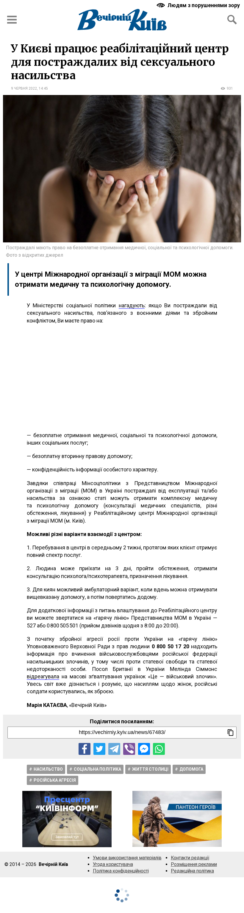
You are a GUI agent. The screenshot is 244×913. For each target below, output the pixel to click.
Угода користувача (113, 864)
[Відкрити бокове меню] (12, 20)
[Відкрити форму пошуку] (232, 20)
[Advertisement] (122, 378)
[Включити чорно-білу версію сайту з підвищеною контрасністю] (199, 5)
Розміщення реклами (194, 864)
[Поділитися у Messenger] (144, 749)
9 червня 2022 (24, 88)
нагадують (132, 305)
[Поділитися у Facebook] (84, 749)
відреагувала (43, 676)
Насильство (48, 769)
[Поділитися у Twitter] (99, 749)
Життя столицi (150, 769)
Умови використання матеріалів (127, 858)
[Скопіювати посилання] (230, 732)
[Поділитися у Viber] (129, 749)
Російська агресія (55, 780)
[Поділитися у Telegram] (114, 749)
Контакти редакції (190, 858)
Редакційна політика (192, 871)
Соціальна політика (97, 769)
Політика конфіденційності (121, 871)
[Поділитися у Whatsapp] (159, 749)
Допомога (191, 769)
